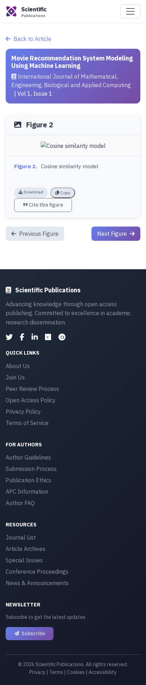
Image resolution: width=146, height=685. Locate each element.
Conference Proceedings (37, 571)
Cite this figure (45, 205)
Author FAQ (20, 502)
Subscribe (33, 633)
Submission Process (31, 468)
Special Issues (24, 560)
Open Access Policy (31, 400)
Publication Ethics (28, 480)
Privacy (37, 672)
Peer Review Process (32, 388)
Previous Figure (38, 233)
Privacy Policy (23, 411)
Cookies (76, 672)
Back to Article (32, 38)
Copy (64, 192)
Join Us (15, 377)
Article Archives (25, 548)
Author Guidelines (28, 457)
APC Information (27, 491)
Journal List (21, 537)
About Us (18, 366)
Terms (56, 672)
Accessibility (103, 672)
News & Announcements (37, 582)
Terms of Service (27, 422)
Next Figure (112, 233)
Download (33, 192)
